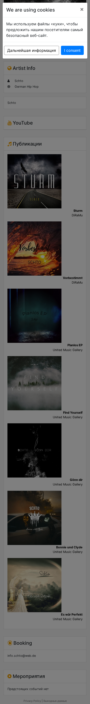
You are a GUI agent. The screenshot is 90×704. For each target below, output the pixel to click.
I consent (72, 50)
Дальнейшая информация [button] (31, 50)
